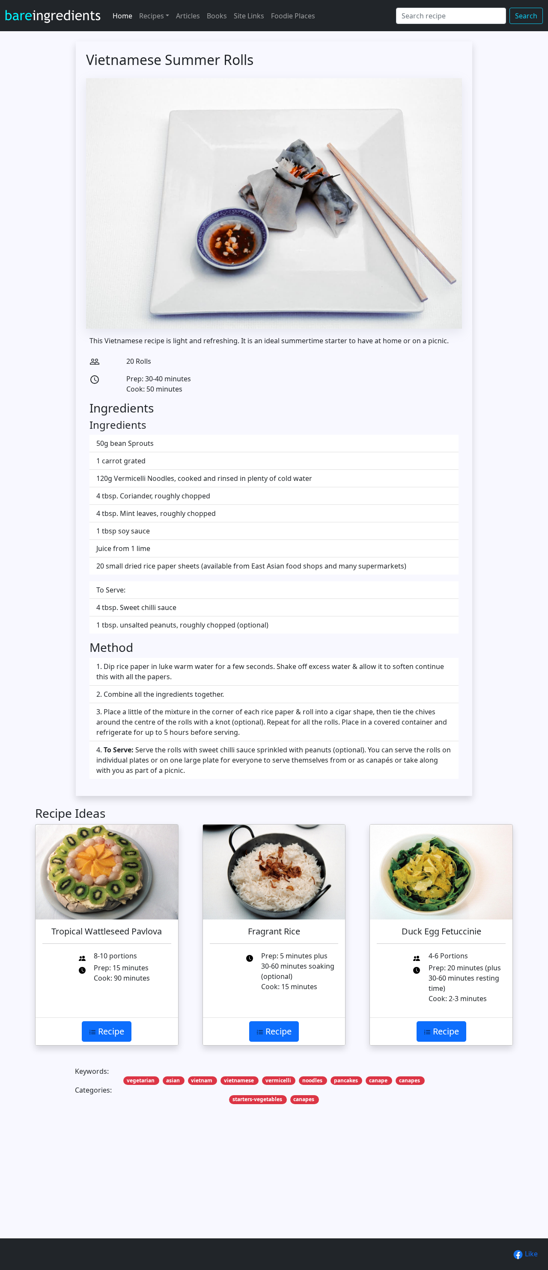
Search (526, 16)
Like (530, 1253)
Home (122, 16)
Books (217, 16)
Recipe (110, 1031)
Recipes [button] (151, 16)
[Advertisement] (274, 1184)
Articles (188, 16)
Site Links (249, 16)
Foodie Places (293, 16)
